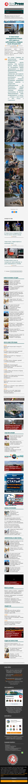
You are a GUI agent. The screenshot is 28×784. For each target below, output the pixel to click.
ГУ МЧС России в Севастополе (16, 271)
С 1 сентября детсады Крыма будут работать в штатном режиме (13, 522)
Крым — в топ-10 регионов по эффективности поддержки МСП (16, 288)
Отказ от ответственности (11, 749)
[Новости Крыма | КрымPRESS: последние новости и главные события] (14, 5)
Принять (14, 781)
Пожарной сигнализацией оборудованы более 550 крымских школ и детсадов (13, 366)
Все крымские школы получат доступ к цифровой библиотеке (12, 518)
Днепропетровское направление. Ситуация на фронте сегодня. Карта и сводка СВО (13, 623)
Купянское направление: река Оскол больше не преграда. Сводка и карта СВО (13, 617)
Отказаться (14, 778)
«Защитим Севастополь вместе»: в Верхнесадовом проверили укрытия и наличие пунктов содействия (13, 532)
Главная (7, 15)
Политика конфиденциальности (13, 748)
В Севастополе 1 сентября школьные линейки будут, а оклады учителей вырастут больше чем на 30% (16, 313)
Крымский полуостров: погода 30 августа (12, 381)
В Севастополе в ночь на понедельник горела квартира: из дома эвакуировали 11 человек (13, 262)
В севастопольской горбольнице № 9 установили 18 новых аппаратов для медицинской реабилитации (12, 307)
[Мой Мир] (16, 212)
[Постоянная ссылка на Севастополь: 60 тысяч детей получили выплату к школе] (6, 303)
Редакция (7, 745)
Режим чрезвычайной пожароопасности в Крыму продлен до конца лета (16, 319)
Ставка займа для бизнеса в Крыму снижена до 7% (13, 371)
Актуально (12, 15)
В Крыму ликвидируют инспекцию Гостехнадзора (12, 582)
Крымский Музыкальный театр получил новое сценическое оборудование (16, 437)
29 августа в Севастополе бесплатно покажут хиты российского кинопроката (14, 376)
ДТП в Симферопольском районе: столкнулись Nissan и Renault (12, 468)
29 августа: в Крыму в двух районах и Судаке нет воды (14, 386)
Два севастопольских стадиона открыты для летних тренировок (16, 443)
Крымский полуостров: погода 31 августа (12, 347)
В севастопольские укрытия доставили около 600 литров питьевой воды (15, 569)
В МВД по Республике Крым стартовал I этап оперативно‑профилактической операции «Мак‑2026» (12, 449)
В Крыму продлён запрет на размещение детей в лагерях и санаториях (16, 336)
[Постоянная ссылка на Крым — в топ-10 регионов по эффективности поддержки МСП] (6, 290)
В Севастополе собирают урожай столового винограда (13, 361)
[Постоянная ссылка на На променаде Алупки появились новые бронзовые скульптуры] (6, 652)
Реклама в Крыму (9, 747)
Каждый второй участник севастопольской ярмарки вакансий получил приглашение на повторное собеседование (14, 295)
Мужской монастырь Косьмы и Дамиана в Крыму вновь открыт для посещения (12, 427)
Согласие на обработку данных (13, 750)
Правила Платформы (10, 746)
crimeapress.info (11, 679)
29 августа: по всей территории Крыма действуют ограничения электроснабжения (12, 391)
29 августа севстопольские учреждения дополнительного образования (11, 513)
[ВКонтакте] (12, 212)
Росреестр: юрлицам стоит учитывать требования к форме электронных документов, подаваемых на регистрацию (12, 600)
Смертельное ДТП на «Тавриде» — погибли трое (13, 356)
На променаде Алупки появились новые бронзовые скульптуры (16, 649)
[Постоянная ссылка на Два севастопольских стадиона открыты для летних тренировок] (6, 445)
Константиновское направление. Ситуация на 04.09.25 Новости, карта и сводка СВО (12, 634)
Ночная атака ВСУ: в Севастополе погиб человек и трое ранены (16, 330)
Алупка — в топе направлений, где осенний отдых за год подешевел (15, 655)
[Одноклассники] (14, 212)
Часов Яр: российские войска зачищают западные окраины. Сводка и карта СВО (12, 611)
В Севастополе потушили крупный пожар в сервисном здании (13, 352)
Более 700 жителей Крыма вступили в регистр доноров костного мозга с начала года (12, 526)
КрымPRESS (13, 45)
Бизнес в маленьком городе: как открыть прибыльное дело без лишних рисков (15, 282)
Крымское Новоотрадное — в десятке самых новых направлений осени (13, 645)
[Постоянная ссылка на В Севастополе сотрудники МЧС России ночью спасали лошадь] (14, 230)
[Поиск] (22, 9)
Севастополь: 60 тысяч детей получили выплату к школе (16, 300)
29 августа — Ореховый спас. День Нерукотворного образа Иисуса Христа (16, 325)
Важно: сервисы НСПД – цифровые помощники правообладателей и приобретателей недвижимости (14, 592)
